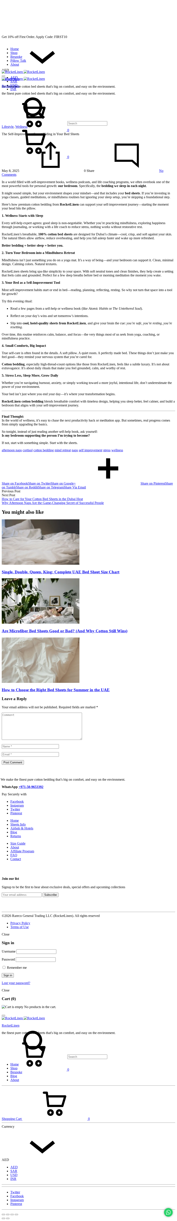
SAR (13, 81)
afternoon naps (12, 450)
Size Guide (17, 843)
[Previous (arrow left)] (3, 1218)
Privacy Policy (20, 923)
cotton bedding (43, 450)
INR (13, 89)
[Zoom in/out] (16, 1214)
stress (107, 450)
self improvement (90, 450)
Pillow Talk (18, 60)
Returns (15, 836)
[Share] (7, 1214)
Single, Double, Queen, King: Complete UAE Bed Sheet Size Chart (60, 572)
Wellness (21, 126)
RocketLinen (10, 86)
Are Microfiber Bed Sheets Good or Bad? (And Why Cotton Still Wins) (64, 631)
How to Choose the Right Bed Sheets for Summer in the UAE (56, 690)
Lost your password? (16, 983)
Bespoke (16, 57)
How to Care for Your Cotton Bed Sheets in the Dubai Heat (42, 499)
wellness (117, 450)
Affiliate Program (22, 851)
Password (8, 959)
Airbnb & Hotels (21, 828)
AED (14, 1167)
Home (14, 49)
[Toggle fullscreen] (12, 1214)
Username (9, 951)
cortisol (28, 450)
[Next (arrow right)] (7, 1218)
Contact (15, 859)
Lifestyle (8, 126)
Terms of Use (19, 927)
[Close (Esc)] (3, 1214)
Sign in (7, 975)
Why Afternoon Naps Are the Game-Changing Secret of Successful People (53, 503)
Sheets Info (18, 824)
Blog (13, 832)
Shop (13, 53)
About (14, 64)
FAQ (13, 855)
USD (13, 1175)
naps (75, 450)
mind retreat (63, 450)
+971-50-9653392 (31, 787)
